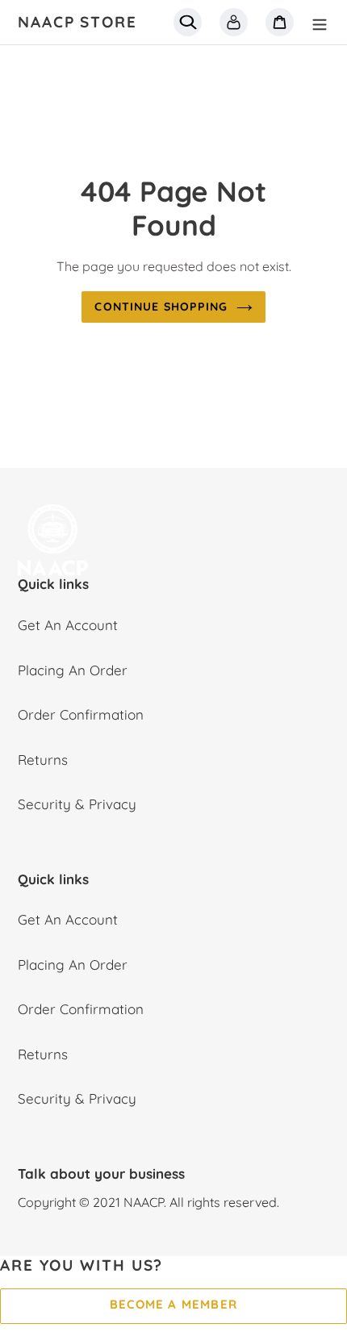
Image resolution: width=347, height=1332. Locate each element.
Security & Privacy (77, 803)
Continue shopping (161, 306)
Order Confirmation (81, 714)
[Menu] (320, 22)
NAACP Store (77, 22)
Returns (43, 759)
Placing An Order (73, 670)
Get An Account (68, 624)
